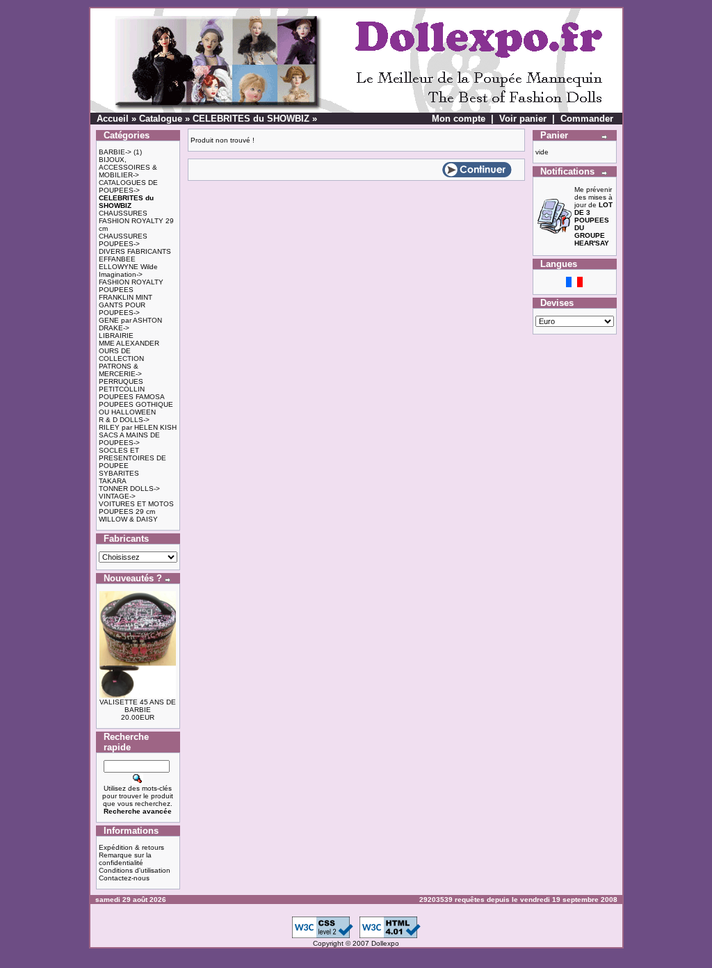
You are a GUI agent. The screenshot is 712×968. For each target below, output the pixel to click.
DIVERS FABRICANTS (135, 251)
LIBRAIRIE (116, 335)
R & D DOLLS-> (124, 420)
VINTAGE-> (117, 496)
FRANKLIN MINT (125, 297)
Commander (586, 118)
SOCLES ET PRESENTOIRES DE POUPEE (132, 457)
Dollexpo (385, 943)
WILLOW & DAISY (128, 519)
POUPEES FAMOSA (132, 397)
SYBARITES (119, 473)
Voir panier (523, 118)
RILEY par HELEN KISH (138, 427)
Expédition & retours (131, 847)
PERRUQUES (121, 381)
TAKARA (113, 481)
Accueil (113, 118)
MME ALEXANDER (129, 343)
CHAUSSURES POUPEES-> (123, 240)
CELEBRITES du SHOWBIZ (251, 118)
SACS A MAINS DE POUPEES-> (129, 438)
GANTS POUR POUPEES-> (122, 308)
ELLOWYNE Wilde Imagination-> (128, 270)
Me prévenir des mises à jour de (593, 216)
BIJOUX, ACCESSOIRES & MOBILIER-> (128, 167)
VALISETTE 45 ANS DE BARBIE (137, 705)
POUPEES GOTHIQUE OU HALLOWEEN (136, 408)
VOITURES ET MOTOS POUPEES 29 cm (136, 507)
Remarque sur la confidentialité (125, 858)
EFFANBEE (117, 259)
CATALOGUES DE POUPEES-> (128, 186)
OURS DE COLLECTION (121, 354)
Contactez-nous (124, 878)
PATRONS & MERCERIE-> (120, 370)
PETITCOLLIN (122, 389)
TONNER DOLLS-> (129, 488)
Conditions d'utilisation (134, 870)
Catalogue (160, 118)
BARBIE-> (115, 152)
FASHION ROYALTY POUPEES (131, 285)
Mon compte (458, 118)
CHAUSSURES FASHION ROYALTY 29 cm (136, 220)
